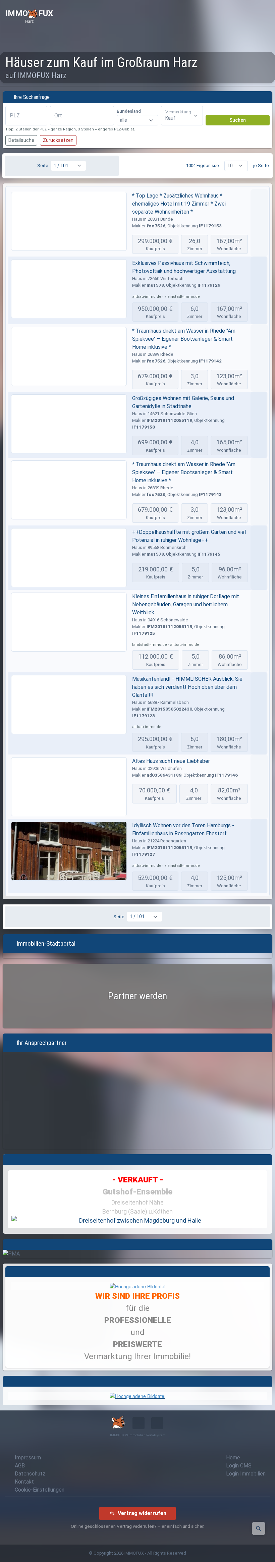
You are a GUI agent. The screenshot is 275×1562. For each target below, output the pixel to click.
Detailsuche (21, 140)
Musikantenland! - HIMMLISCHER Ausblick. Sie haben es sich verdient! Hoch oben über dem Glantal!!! (187, 687)
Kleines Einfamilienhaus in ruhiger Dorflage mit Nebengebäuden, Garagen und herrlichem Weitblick (185, 604)
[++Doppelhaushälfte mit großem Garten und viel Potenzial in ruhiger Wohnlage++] (69, 557)
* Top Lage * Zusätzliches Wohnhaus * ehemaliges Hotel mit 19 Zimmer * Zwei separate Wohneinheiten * (179, 203)
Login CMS (239, 1465)
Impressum (28, 1457)
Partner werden (137, 996)
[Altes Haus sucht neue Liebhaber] (69, 786)
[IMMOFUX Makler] (137, 1285)
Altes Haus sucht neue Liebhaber (171, 761)
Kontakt (24, 1482)
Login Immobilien (246, 1473)
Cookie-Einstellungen (39, 1490)
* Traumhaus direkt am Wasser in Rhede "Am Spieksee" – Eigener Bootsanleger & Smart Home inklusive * (183, 339)
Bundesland (129, 111)
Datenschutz (30, 1473)
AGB (20, 1465)
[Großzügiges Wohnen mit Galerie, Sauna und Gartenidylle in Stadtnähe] (69, 423)
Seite (42, 165)
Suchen (237, 120)
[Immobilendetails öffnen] (259, 223)
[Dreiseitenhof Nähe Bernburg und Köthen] (137, 1220)
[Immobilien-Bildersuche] (258, 1528)
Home (233, 1457)
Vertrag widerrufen (142, 1513)
